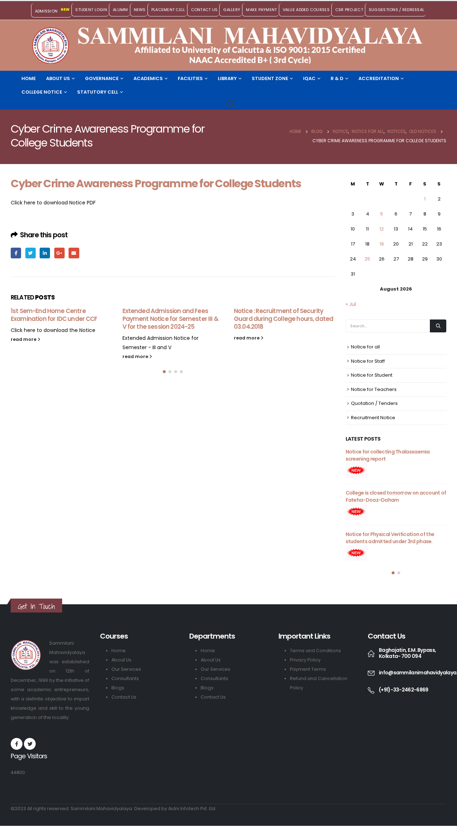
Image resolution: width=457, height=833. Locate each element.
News (140, 10)
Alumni (120, 10)
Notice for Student (371, 375)
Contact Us (204, 10)
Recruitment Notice (373, 417)
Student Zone (270, 78)
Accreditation (378, 78)
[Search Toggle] (230, 104)
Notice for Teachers (374, 389)
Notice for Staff (368, 361)
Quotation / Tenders (374, 403)
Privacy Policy (305, 660)
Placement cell (168, 10)
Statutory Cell (97, 92)
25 (367, 259)
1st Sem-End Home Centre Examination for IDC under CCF (54, 315)
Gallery (231, 10)
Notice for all (365, 346)
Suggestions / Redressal (396, 10)
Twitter (30, 253)
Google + (59, 253)
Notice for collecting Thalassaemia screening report (388, 455)
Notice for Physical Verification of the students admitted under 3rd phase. (390, 538)
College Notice (41, 92)
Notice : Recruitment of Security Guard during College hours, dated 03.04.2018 (283, 319)
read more (24, 339)
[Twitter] (30, 744)
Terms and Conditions (315, 651)
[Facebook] (16, 744)
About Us (58, 78)
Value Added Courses (306, 10)
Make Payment (261, 10)
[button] (164, 371)
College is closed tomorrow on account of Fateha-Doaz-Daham (396, 496)
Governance (102, 78)
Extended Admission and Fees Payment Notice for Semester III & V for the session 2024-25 (170, 319)
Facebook (16, 253)
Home (28, 78)
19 (382, 244)
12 (382, 228)
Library (227, 78)
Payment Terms (308, 669)
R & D (337, 78)
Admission (52, 10)
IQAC (309, 78)
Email (74, 253)
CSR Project (349, 10)
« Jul (351, 304)
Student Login (91, 10)
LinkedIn (45, 253)
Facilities (190, 78)
